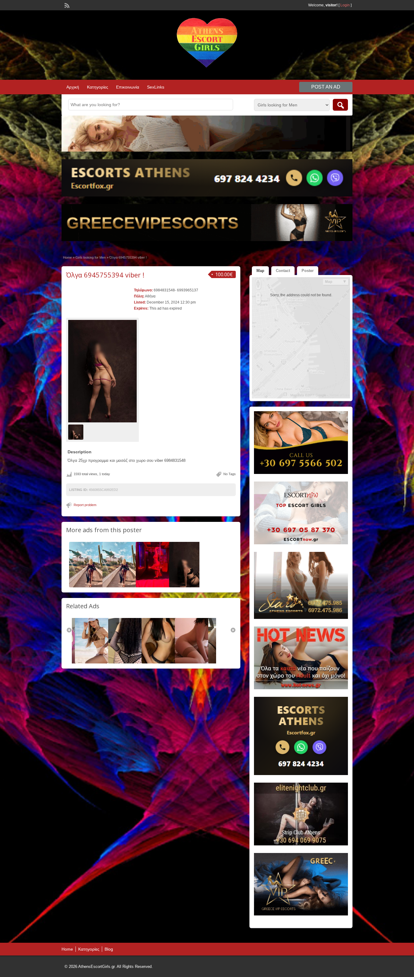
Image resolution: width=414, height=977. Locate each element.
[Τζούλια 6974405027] (97, 662)
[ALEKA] (131, 662)
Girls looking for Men (90, 257)
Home (67, 257)
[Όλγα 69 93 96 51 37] (192, 586)
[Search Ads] (340, 105)
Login (345, 5)
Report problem (85, 505)
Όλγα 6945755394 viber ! (105, 274)
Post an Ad (325, 86)
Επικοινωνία (127, 87)
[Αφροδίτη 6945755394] (92, 586)
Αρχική (72, 87)
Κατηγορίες (97, 87)
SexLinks (155, 87)
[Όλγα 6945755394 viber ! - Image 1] (76, 432)
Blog (109, 949)
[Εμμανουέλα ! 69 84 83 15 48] (158, 586)
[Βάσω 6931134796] (164, 662)
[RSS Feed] (66, 4)
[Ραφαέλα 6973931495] (197, 662)
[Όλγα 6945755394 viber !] (102, 371)
